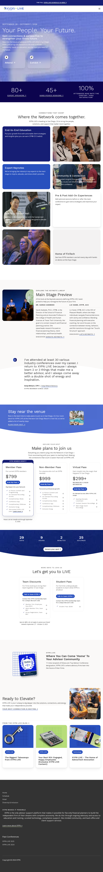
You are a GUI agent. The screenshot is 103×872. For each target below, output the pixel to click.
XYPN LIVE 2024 (8, 845)
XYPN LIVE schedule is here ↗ (55, 2)
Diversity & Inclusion (10, 802)
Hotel (4, 799)
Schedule (5, 796)
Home (4, 793)
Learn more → (18, 511)
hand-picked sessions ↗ (51, 95)
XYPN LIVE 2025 (8, 841)
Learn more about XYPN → (12, 825)
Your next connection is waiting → (20, 709)
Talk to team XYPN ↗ (32, 594)
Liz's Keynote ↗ (87, 334)
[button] (99, 9)
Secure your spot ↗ (53, 549)
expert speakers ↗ (16, 95)
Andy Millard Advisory (49, 386)
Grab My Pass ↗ (13, 482)
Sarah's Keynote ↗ (55, 337)
